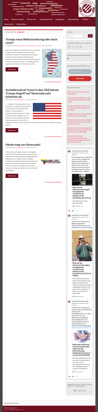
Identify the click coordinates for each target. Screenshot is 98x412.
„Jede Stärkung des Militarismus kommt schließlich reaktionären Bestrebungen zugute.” (79, 100)
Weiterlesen (12, 69)
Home (6, 19)
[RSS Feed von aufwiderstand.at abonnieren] (68, 58)
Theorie (85, 19)
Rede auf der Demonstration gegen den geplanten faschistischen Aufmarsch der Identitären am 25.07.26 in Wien (79, 130)
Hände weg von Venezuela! (23, 144)
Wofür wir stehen (17, 19)
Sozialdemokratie (46, 19)
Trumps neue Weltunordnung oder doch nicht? (31, 41)
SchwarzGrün (9, 24)
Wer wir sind (31, 19)
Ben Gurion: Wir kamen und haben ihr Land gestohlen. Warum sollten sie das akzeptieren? (78, 108)
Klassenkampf (73, 19)
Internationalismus (21, 45)
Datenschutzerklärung (11, 403)
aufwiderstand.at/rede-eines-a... (82, 328)
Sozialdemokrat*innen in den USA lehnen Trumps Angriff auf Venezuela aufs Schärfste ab (32, 93)
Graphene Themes (19, 409)
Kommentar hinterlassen (54, 82)
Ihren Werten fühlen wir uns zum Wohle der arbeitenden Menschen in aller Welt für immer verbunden (79, 122)
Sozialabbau (59, 19)
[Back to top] (93, 407)
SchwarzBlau (21, 24)
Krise (35, 45)
